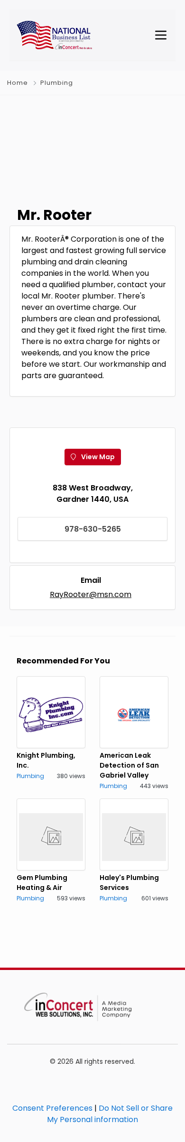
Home (17, 83)
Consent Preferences (52, 1108)
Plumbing (56, 83)
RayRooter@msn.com (90, 594)
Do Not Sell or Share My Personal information (110, 1114)
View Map (97, 457)
